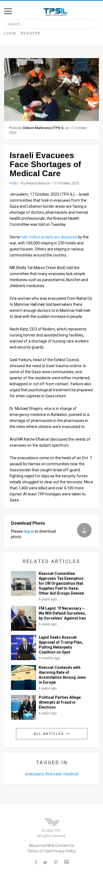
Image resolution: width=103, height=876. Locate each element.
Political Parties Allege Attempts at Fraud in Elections (60, 702)
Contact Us (64, 845)
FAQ (50, 845)
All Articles (49, 734)
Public (14, 183)
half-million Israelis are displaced (49, 237)
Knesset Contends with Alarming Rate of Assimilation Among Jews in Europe (62, 674)
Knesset (53, 774)
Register (30, 33)
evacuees (34, 774)
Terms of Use (39, 851)
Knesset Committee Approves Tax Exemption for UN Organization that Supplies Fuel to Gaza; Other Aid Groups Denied (61, 583)
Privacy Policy (64, 851)
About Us (37, 845)
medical (70, 774)
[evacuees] (51, 89)
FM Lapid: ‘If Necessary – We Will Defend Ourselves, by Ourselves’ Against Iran (62, 613)
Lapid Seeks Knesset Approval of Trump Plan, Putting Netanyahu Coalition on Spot (61, 644)
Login (10, 33)
